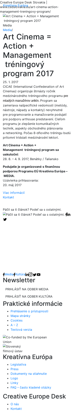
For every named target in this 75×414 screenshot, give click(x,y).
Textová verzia (21, 329)
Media (7, 30)
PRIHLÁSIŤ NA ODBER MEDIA (26, 289)
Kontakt (8, 197)
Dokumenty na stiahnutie (29, 374)
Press (14, 369)
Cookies (16, 320)
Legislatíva (18, 364)
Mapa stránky (20, 316)
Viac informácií (14, 193)
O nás (15, 404)
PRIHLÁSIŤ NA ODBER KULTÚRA (28, 296)
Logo (14, 378)
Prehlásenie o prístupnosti (29, 311)
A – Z (14, 325)
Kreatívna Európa (15, 5)
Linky (14, 383)
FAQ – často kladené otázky (31, 387)
